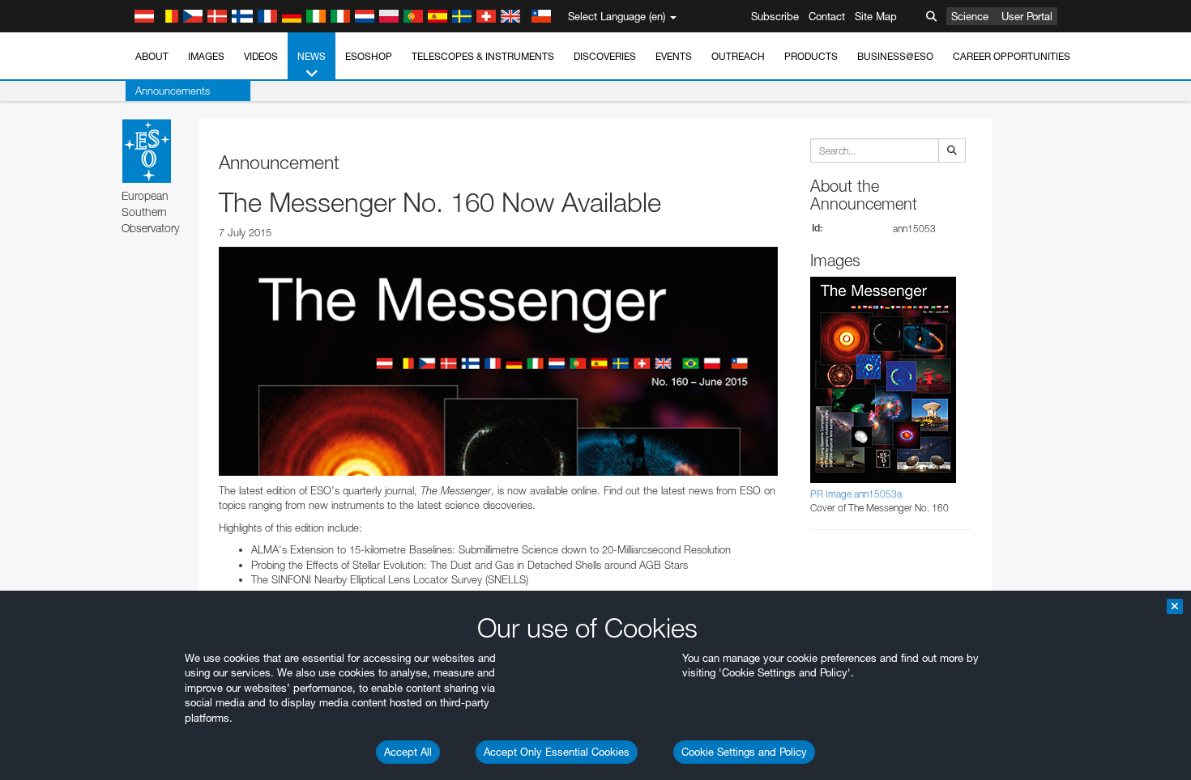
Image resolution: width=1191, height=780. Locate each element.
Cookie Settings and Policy (744, 751)
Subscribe (775, 16)
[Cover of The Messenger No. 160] (498, 361)
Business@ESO (895, 56)
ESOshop (368, 56)
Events (673, 56)
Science (969, 16)
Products (811, 56)
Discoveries (605, 56)
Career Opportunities (1011, 56)
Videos (261, 56)
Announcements (172, 90)
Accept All (408, 751)
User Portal (1026, 16)
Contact (827, 16)
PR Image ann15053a (856, 494)
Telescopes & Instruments (483, 56)
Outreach (738, 56)
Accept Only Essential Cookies (557, 751)
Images (206, 56)
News (311, 56)
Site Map (876, 16)
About (152, 56)
